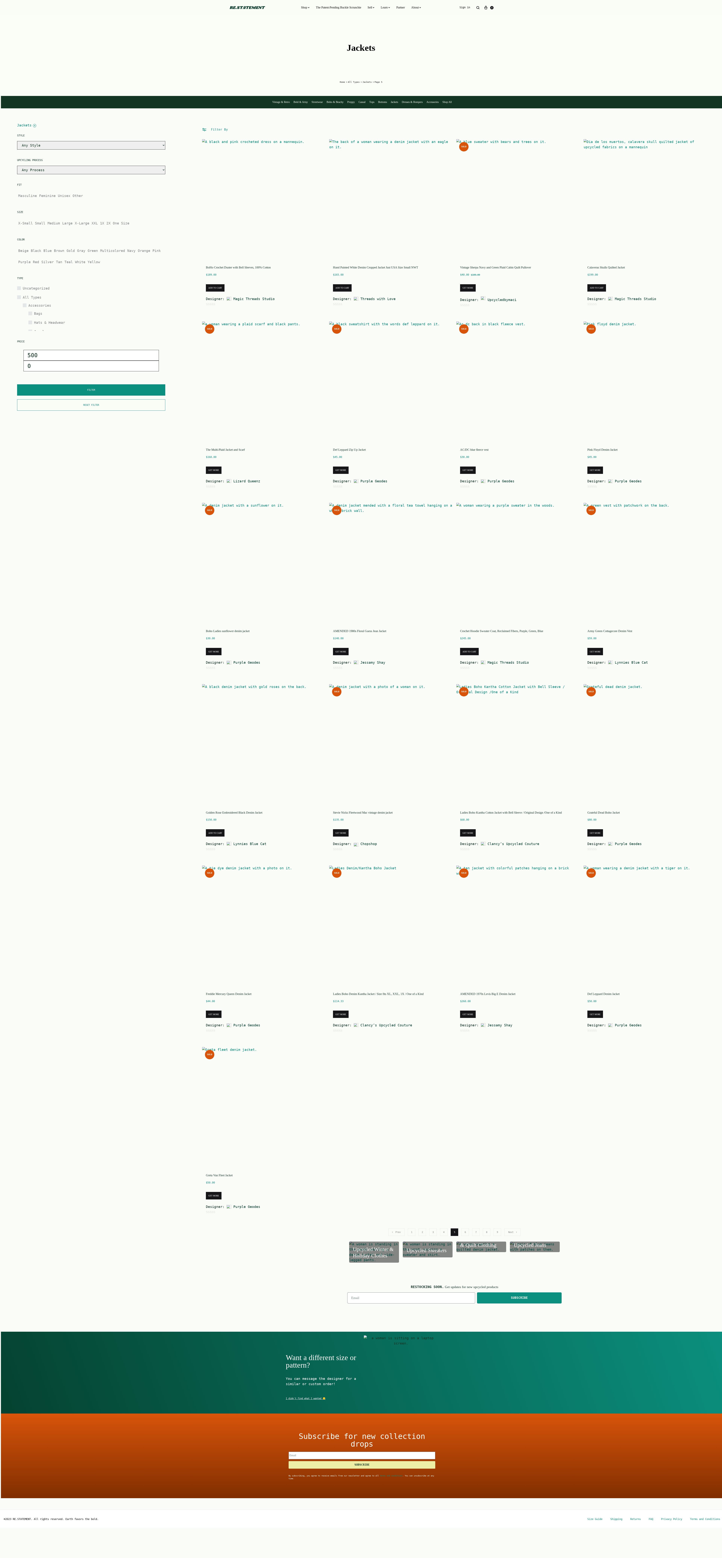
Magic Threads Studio (254, 299)
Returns (635, 1519)
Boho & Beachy (335, 102)
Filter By (218, 129)
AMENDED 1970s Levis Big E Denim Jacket (487, 994)
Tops (371, 102)
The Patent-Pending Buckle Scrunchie (338, 7)
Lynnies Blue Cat (631, 662)
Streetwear (317, 102)
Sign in (465, 7)
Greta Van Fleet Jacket (219, 1175)
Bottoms (382, 102)
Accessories (432, 102)
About (415, 7)
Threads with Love (378, 299)
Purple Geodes (373, 481)
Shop (304, 7)
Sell (370, 7)
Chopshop (368, 844)
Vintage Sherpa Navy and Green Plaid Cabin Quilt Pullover (495, 267)
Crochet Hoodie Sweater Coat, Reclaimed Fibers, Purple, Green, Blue (501, 631)
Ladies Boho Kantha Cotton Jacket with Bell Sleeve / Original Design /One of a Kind (511, 812)
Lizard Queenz (246, 481)
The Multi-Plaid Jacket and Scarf (225, 449)
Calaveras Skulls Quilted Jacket (606, 267)
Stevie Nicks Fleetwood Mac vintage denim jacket (363, 812)
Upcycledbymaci (502, 300)
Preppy (351, 102)
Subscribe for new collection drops (362, 1440)
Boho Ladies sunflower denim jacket (228, 631)
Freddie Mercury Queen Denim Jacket (228, 994)
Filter (91, 390)
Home (342, 82)
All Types (354, 82)
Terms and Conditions (705, 1519)
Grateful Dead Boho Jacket (603, 812)
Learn (384, 7)
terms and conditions (391, 1476)
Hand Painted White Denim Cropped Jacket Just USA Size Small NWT (375, 267)
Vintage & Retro (281, 102)
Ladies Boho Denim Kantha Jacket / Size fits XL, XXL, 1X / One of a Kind (378, 994)
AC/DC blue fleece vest (474, 449)
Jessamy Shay (372, 662)
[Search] (478, 7)
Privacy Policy (671, 1519)
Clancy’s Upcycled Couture (513, 844)
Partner (400, 7)
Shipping (616, 1519)
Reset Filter (91, 405)
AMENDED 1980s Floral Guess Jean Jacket (359, 631)
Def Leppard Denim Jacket (603, 994)
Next (510, 1232)
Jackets (367, 82)
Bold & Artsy (301, 102)
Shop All (447, 102)
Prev (398, 1232)
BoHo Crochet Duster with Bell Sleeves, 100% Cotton (238, 267)
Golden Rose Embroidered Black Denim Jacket (234, 812)
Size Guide (594, 1519)
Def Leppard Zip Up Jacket (349, 449)
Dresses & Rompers (412, 102)
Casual (362, 102)
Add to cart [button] (215, 288)
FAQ (651, 1519)
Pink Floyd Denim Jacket (602, 449)
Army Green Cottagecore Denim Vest (609, 631)
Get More (468, 288)
